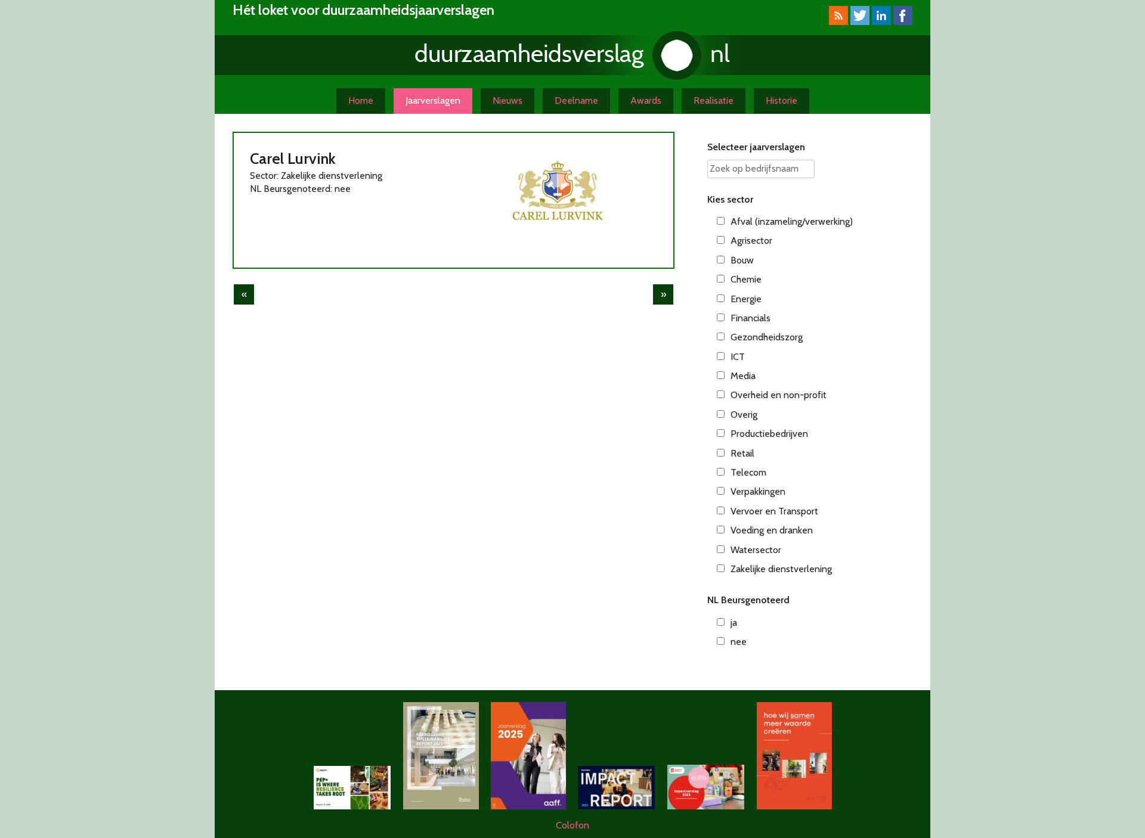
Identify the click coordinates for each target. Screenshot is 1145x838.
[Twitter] (859, 21)
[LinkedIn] (881, 21)
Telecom (748, 472)
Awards (645, 100)
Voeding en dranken (772, 530)
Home (360, 100)
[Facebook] (902, 21)
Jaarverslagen (433, 100)
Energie (746, 299)
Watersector (756, 549)
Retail (742, 453)
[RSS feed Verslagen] (838, 21)
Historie (781, 100)
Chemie (746, 279)
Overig (744, 414)
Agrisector (751, 240)
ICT (738, 356)
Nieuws (507, 100)
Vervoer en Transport (774, 511)
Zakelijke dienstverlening (781, 569)
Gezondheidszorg (767, 337)
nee (739, 641)
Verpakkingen (758, 491)
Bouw (742, 260)
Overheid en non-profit (779, 395)
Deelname (576, 100)
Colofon (572, 825)
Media (743, 375)
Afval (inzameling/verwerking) (792, 221)
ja (734, 622)
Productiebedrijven (769, 433)
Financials (750, 318)
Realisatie (714, 100)
